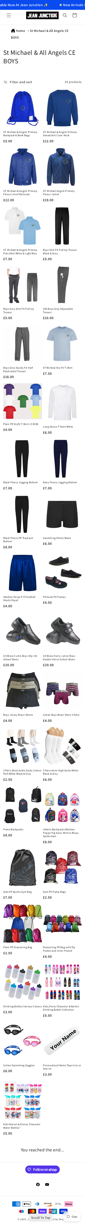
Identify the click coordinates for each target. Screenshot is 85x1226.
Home (20, 31)
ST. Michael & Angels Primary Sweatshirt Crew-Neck (60, 133)
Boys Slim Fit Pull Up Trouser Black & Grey (60, 251)
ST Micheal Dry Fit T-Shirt (58, 367)
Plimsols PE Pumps (54, 596)
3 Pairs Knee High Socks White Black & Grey (60, 772)
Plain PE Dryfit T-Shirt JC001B (20, 424)
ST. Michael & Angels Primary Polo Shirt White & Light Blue (20, 251)
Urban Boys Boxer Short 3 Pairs (61, 714)
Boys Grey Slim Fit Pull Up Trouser (18, 310)
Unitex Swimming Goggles (19, 1065)
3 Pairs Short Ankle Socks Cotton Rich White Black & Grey (22, 772)
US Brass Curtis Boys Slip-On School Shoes (20, 657)
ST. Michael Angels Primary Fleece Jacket (59, 192)
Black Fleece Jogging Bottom (20, 482)
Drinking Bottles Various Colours (22, 1006)
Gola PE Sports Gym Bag (17, 891)
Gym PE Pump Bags (54, 891)
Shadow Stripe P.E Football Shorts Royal (19, 598)
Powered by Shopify (55, 1219)
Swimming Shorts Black (57, 538)
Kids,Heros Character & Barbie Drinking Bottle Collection (61, 1008)
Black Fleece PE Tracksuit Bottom (18, 539)
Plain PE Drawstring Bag (17, 947)
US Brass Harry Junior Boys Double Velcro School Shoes (59, 657)
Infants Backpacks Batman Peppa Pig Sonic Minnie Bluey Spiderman (61, 833)
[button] (9, 15)
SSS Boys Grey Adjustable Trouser (58, 310)
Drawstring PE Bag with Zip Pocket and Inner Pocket (59, 949)
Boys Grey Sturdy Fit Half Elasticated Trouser (18, 369)
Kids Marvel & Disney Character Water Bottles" (22, 1126)
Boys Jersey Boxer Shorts (18, 714)
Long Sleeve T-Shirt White (58, 426)
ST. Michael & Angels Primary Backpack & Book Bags (20, 133)
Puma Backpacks (13, 829)
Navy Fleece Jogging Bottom (60, 482)
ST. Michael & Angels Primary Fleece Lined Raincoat (20, 192)
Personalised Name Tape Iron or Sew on (62, 1067)
